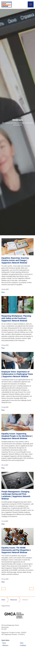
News (4, 643)
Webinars (5, 645)
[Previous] (3, 588)
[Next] (31, 588)
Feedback (23, 645)
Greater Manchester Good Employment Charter (6, 4)
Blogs (3, 292)
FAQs (21, 643)
